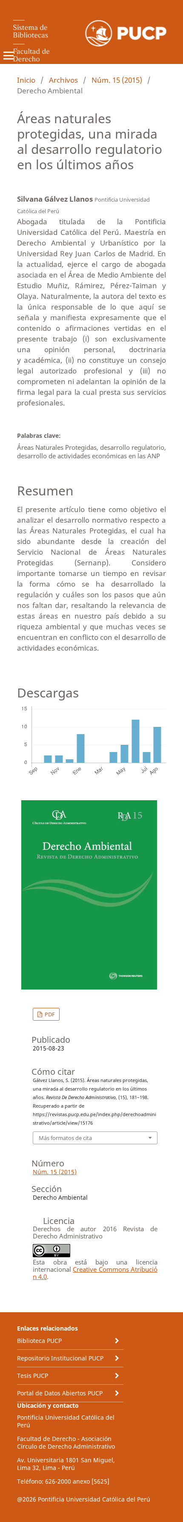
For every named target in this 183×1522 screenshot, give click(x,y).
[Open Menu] (8, 55)
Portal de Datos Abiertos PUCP (60, 1393)
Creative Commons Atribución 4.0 (95, 1273)
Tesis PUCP (32, 1376)
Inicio (26, 80)
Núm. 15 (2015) (117, 80)
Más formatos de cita (65, 1138)
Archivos (63, 80)
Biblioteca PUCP (39, 1341)
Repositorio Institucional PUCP (60, 1358)
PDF (49, 1014)
